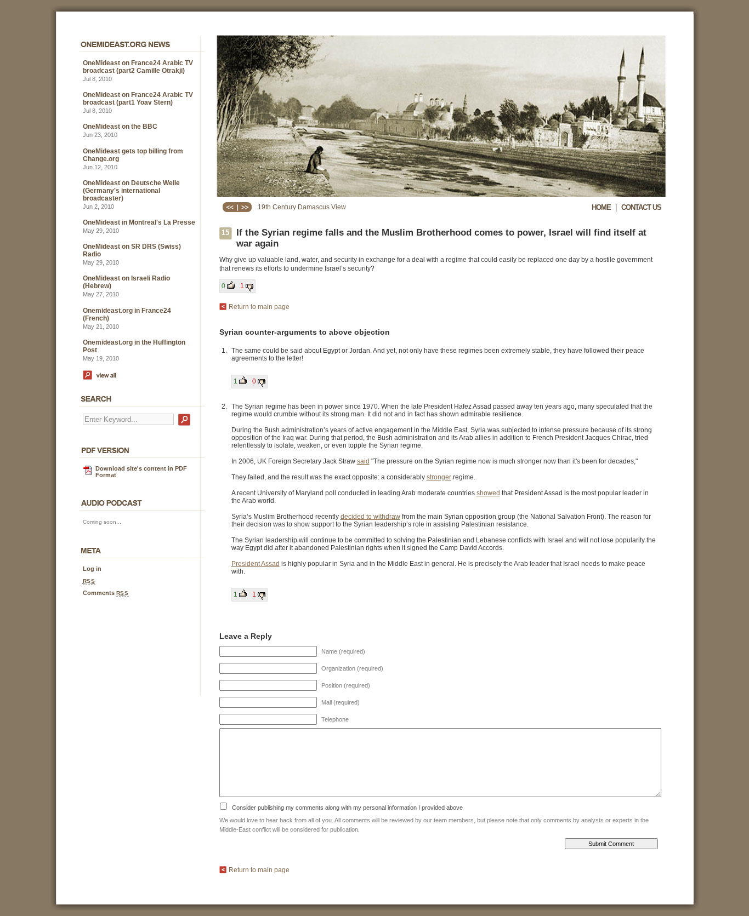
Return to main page (259, 307)
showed (488, 493)
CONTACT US (641, 207)
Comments (106, 592)
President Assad (255, 564)
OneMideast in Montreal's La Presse (139, 222)
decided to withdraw (370, 516)
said (363, 461)
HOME (601, 207)
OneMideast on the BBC (120, 126)
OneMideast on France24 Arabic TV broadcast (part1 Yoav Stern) (138, 98)
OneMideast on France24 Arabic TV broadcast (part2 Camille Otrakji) (138, 67)
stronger (439, 477)
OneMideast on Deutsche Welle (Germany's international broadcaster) (131, 190)
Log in (92, 568)
